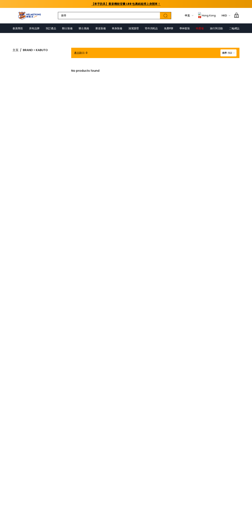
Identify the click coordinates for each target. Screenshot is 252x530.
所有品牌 (34, 28)
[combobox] (228, 52)
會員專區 (18, 28)
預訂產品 (51, 28)
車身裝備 (117, 28)
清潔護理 (133, 28)
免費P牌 (168, 28)
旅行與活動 (216, 28)
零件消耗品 (151, 28)
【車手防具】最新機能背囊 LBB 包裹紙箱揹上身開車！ (126, 4)
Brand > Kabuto (35, 50)
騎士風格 (84, 28)
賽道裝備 (100, 28)
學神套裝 (184, 28)
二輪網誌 (234, 28)
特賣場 (200, 28)
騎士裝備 (67, 28)
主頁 (15, 50)
